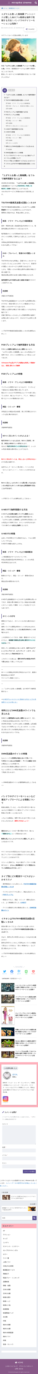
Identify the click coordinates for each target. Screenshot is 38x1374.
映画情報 (6, 1309)
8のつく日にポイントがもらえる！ (17, 126)
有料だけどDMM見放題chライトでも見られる (19, 146)
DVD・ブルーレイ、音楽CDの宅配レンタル (20, 106)
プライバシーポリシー (26, 1366)
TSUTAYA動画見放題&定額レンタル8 (16, 100)
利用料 (9, 108)
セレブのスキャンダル (10, 1250)
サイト (4, 1163)
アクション (6, 1234)
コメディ (6, 1242)
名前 (4, 1147)
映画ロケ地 (6, 1305)
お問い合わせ (19, 1369)
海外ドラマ (6, 1336)
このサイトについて (11, 1366)
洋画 (4, 1321)
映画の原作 (6, 1297)
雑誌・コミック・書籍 (13, 120)
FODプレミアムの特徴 (12, 114)
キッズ (5, 1238)
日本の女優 (6, 1293)
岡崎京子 (6, 1274)
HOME (20, 1362)
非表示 (11, 90)
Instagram (5, 1102)
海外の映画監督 (8, 1332)
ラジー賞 (6, 1258)
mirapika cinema (21, 2)
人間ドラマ (6, 1262)
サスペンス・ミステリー (11, 1246)
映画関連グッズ (8, 1313)
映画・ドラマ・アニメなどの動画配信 (18, 103)
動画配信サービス (16, 978)
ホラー (5, 1254)
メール (5, 1155)
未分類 (5, 1317)
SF (4, 1231)
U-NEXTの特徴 (9, 132)
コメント (5, 1124)
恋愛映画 (6, 1281)
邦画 (4, 1340)
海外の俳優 (6, 1324)
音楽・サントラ (8, 1344)
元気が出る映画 (8, 1266)
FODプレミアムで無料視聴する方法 (16, 112)
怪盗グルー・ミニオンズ (11, 1278)
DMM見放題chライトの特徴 (13, 152)
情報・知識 (6, 1285)
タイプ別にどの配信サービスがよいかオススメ (19, 161)
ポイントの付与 (12, 143)
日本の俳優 (6, 1289)
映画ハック (6, 1301)
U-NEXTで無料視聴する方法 (13, 129)
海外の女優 (6, 1328)
